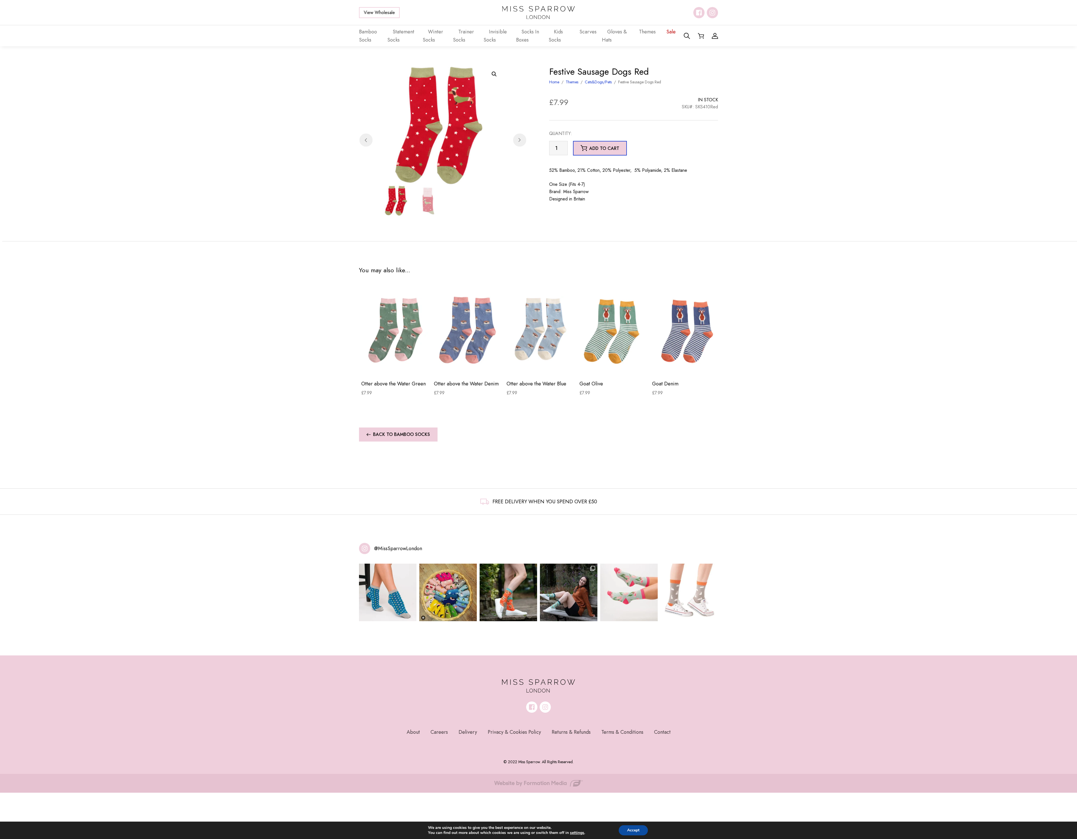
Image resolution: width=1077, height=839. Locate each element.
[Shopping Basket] (701, 36)
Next (519, 140)
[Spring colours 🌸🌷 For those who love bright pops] (629, 592)
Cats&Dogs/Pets (598, 82)
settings (577, 832)
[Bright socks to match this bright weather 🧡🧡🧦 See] (508, 592)
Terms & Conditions (622, 732)
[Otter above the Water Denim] (468, 329)
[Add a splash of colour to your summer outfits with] (448, 592)
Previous (365, 140)
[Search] (687, 36)
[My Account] (715, 36)
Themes (572, 82)
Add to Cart (395, 367)
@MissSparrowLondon (398, 548)
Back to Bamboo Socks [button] (401, 434)
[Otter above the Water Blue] (541, 329)
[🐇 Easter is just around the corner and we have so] (689, 592)
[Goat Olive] (613, 329)
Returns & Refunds (571, 732)
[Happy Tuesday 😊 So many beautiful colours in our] (568, 592)
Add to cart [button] (604, 148)
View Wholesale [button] (379, 12)
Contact (662, 732)
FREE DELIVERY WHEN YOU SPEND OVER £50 (545, 501)
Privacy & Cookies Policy (514, 732)
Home (554, 82)
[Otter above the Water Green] (395, 329)
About (413, 732)
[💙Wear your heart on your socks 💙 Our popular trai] (387, 592)
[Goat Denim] (686, 329)
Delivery (468, 732)
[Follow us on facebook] (699, 13)
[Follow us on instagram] (712, 13)
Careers (439, 732)
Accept (633, 830)
